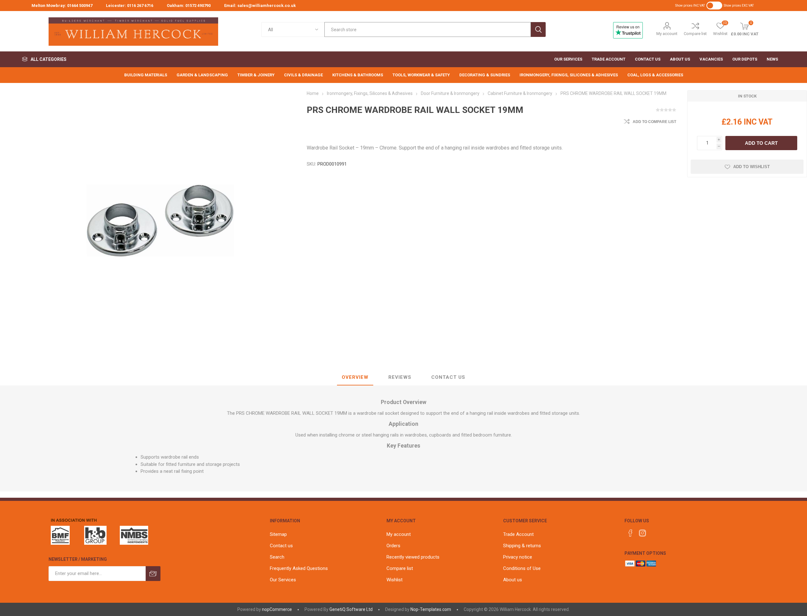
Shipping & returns (522, 546)
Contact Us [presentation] (448, 377)
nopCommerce (277, 609)
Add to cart (761, 143)
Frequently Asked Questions (299, 568)
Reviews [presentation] (399, 377)
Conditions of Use (522, 568)
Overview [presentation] (355, 377)
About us (512, 580)
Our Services (283, 580)
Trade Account (518, 534)
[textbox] (427, 29)
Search (538, 29)
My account (666, 33)
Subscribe (153, 573)
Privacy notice (517, 557)
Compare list (695, 33)
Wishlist (394, 580)
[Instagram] (642, 533)
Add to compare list (654, 122)
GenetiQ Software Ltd (351, 609)
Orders (393, 546)
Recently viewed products (412, 557)
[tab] (355, 377)
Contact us (281, 546)
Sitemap (278, 534)
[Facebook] (630, 533)
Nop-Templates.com (430, 609)
